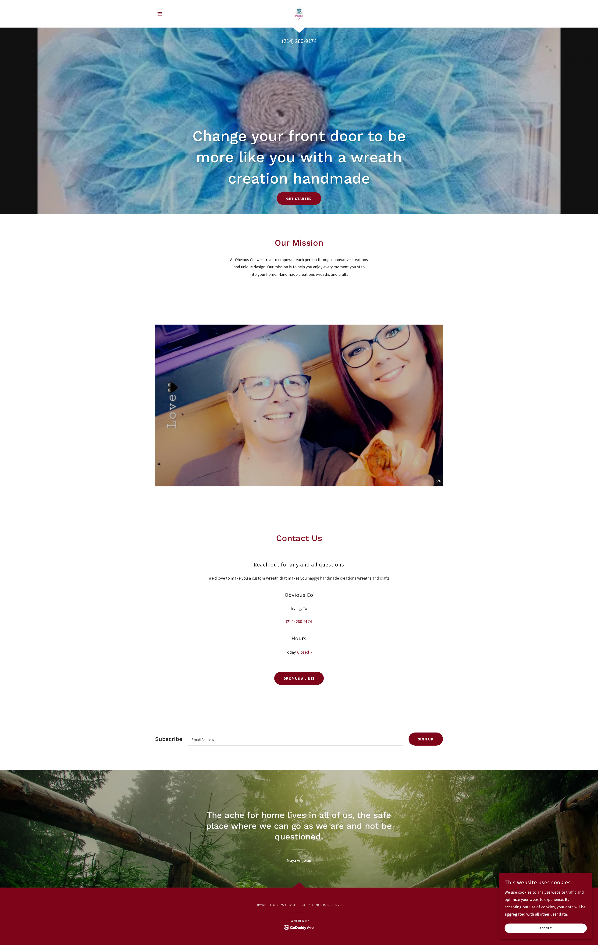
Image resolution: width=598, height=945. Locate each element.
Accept (545, 928)
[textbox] (295, 739)
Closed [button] (303, 652)
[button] (159, 13)
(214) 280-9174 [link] (299, 41)
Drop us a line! (299, 678)
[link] (299, 13)
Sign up (426, 739)
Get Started (299, 198)
